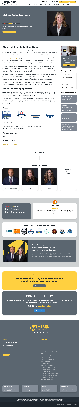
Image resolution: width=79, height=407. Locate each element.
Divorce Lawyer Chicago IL (45, 342)
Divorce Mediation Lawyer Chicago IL (47, 346)
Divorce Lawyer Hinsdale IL (46, 371)
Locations (69, 4)
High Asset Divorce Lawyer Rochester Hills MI (49, 375)
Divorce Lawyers (66, 74)
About (50, 4)
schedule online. (44, 306)
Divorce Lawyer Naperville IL (46, 363)
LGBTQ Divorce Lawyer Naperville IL (47, 359)
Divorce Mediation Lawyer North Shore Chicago (49, 350)
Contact (75, 4)
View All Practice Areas (67, 87)
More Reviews (8, 216)
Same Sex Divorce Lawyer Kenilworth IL (48, 355)
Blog (63, 4)
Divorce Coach (43, 4)
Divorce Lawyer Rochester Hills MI (47, 377)
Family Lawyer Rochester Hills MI (47, 379)
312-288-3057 (55, 2)
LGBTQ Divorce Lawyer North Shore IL (48, 357)
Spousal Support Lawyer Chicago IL (47, 344)
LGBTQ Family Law (66, 84)
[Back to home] (10, 3)
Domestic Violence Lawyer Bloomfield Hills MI (49, 373)
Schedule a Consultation (63, 1)
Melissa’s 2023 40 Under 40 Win (9, 144)
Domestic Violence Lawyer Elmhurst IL (48, 369)
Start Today (69, 65)
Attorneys (36, 4)
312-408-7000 (13, 348)
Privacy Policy (68, 404)
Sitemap (75, 404)
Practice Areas (57, 4)
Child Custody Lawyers (67, 77)
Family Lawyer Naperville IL (46, 361)
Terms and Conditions (60, 404)
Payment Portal (73, 1)
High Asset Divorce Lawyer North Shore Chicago (49, 352)
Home (30, 4)
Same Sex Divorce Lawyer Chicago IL (47, 365)
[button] (75, 210)
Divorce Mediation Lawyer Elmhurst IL (48, 367)
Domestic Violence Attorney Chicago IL (48, 348)
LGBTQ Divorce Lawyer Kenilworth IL (47, 353)
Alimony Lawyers (66, 80)
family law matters (13, 58)
